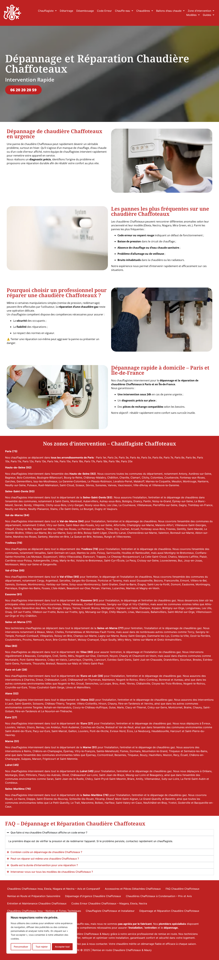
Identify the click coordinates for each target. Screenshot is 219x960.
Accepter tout (62, 946)
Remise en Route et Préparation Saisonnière (33, 896)
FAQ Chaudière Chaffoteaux (182, 888)
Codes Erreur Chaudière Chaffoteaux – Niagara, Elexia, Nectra (109, 903)
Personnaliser (21, 946)
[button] (47, 11)
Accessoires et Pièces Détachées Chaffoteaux (133, 888)
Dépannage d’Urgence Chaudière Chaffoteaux (93, 896)
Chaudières (143, 10)
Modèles (191, 14)
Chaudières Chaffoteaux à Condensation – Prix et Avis (159, 896)
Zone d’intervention (199, 10)
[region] (41, 933)
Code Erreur (104, 10)
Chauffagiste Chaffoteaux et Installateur (110, 910)
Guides (207, 14)
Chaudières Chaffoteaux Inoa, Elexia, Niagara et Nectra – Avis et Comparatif (53, 888)
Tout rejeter (42, 946)
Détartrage (66, 10)
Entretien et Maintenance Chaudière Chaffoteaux (37, 903)
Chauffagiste (46, 10)
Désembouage (85, 10)
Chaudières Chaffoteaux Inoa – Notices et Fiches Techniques (44, 910)
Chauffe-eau (122, 10)
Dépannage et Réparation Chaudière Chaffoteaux (169, 910)
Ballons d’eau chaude (168, 10)
